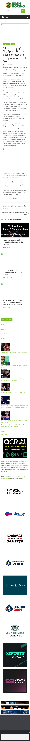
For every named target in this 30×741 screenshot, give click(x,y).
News (13, 44)
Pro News (3, 325)
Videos (3, 338)
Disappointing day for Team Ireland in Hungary (14, 207)
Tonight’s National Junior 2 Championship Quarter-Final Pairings (13, 242)
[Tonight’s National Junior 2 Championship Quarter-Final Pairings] (15, 224)
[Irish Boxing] (3, 17)
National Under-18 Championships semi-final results (12, 272)
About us (3, 431)
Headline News (7, 44)
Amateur (3, 329)
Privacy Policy (4, 434)
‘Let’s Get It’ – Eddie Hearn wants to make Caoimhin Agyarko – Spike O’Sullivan (12, 302)
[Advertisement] (15, 737)
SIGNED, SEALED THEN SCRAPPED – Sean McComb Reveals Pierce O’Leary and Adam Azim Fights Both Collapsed (14, 407)
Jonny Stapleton (17, 64)
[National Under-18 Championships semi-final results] (15, 254)
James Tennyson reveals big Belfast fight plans (14, 213)
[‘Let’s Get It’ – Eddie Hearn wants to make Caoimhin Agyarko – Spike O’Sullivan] (15, 284)
